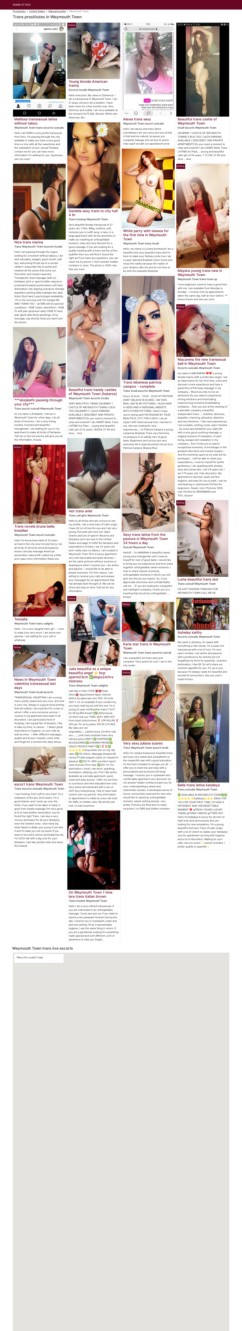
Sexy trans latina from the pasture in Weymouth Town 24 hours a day (145, 539)
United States (37, 11)
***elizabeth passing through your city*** (38, 402)
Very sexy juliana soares (143, 743)
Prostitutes (19, 11)
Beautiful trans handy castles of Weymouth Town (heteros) (93, 392)
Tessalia (20, 619)
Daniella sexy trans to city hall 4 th (93, 213)
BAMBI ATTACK (22, 4)
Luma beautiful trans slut (198, 579)
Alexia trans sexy (137, 119)
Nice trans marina (28, 242)
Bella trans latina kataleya (199, 785)
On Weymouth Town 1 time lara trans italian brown (90, 894)
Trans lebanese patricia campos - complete (142, 384)
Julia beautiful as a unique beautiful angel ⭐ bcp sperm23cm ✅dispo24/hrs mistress (91, 675)
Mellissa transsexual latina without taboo (35, 121)
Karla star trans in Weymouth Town (147, 646)
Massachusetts (57, 11)
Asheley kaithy (190, 632)
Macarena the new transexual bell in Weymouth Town (202, 361)
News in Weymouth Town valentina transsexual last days (35, 683)
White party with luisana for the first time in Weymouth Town (146, 235)
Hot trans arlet (80, 511)
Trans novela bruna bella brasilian (34, 528)
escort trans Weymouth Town (38, 784)
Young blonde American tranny (88, 83)
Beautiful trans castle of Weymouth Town (197, 121)
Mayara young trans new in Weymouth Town (200, 273)
